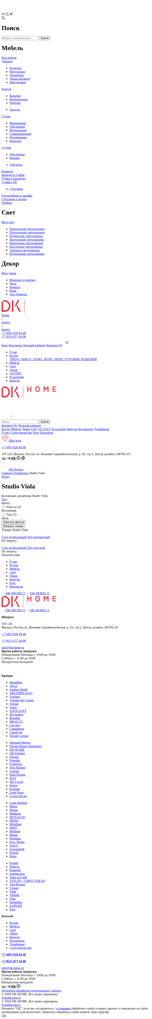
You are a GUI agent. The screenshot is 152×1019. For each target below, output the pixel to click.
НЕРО (59, 359)
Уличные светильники (25, 250)
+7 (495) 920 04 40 (14, 333)
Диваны (7, 61)
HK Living (16, 782)
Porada (14, 863)
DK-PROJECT (15, 593)
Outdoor (7, 202)
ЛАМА (37, 359)
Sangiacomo (17, 873)
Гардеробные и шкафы (17, 195)
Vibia (13, 891)
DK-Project (15, 469)
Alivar (13, 686)
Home (5, 315)
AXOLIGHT (18, 711)
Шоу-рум (15, 440)
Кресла (6, 89)
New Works (17, 842)
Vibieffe (15, 895)
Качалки (15, 95)
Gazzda (14, 771)
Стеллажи (16, 189)
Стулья (6, 147)
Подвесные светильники (26, 236)
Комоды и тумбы (13, 175)
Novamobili (17, 849)
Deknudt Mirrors (20, 742)
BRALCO (16, 721)
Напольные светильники (26, 243)
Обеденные (17, 126)
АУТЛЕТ (16, 373)
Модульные (17, 71)
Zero (12, 909)
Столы (6, 116)
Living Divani (18, 796)
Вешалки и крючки (22, 280)
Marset (14, 810)
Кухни (14, 355)
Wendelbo (16, 902)
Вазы (13, 290)
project (6, 322)
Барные (15, 158)
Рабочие (15, 103)
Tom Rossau (17, 884)
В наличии (17, 377)
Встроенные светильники (27, 253)
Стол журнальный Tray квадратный (26, 537)
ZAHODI (16, 905)
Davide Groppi (19, 736)
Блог (5, 345)
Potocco (15, 866)
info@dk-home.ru (13, 647)
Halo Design (17, 774)
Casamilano (17, 728)
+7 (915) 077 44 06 (14, 336)
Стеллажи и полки (14, 199)
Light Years (17, 792)
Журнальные (18, 130)
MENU (14, 820)
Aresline (15, 696)
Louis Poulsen (18, 803)
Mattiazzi (15, 813)
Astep (13, 707)
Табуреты (16, 164)
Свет (13, 366)
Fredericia (16, 764)
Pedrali (14, 852)
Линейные (17, 75)
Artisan (14, 703)
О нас (13, 352)
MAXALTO (18, 817)
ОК (4, 1015)
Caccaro (15, 725)
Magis (13, 806)
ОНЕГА (26, 359)
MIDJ (13, 827)
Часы (13, 283)
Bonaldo (15, 718)
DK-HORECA (39, 593)
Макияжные (18, 123)
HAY (13, 778)
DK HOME (17, 749)
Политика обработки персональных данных (31, 990)
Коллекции (85, 429)
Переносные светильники (27, 229)
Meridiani (16, 824)
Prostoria (15, 870)
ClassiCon (16, 732)
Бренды (15, 380)
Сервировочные (20, 133)
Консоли (15, 141)
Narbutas (15, 838)
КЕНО (48, 359)
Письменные (18, 137)
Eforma (14, 757)
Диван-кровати (20, 78)
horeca (6, 329)
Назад (6, 476)
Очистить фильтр (13, 521)
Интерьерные (19, 99)
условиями (63, 1008)
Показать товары (13, 526)
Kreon (13, 785)
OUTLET (44, 429)
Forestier (15, 760)
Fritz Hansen (18, 767)
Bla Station (16, 714)
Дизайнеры (101, 429)
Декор (14, 370)
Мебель (15, 362)
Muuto (14, 835)
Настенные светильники (26, 246)
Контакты (15, 345)
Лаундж (15, 109)
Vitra (13, 898)
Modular (15, 831)
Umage (14, 888)
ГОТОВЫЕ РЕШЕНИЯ (80, 359)
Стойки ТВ (9, 182)
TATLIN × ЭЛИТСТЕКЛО (27, 881)
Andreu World (19, 689)
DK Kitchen (17, 753)
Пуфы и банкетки (14, 178)
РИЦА (15, 359)
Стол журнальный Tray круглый (23, 547)
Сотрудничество (21, 432)
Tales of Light (18, 877)
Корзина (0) (54, 345)
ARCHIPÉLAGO (21, 693)
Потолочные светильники (27, 232)
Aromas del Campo (22, 700)
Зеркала (15, 287)
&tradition (16, 682)
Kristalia (15, 789)
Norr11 (14, 845)
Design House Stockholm (26, 746)
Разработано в (11, 997)
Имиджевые (18, 82)
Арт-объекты (18, 294)
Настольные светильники (27, 239)
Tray (4, 499)
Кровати (7, 171)
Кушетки (16, 68)
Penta (13, 856)
